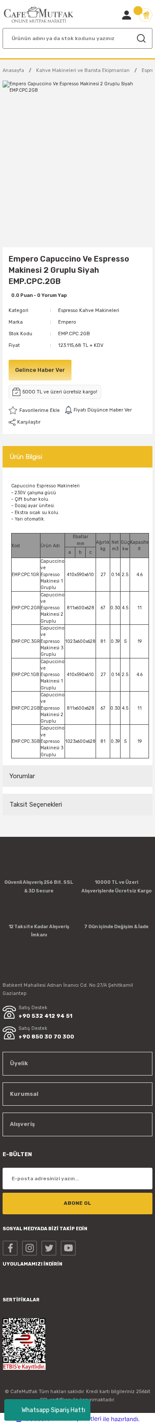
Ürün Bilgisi (25, 457)
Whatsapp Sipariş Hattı (53, 1410)
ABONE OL (77, 1203)
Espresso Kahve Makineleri (88, 310)
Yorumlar (22, 776)
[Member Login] (127, 15)
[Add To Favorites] (34, 410)
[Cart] (145, 15)
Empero (67, 322)
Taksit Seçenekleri (35, 804)
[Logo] (39, 15)
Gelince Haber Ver (40, 370)
